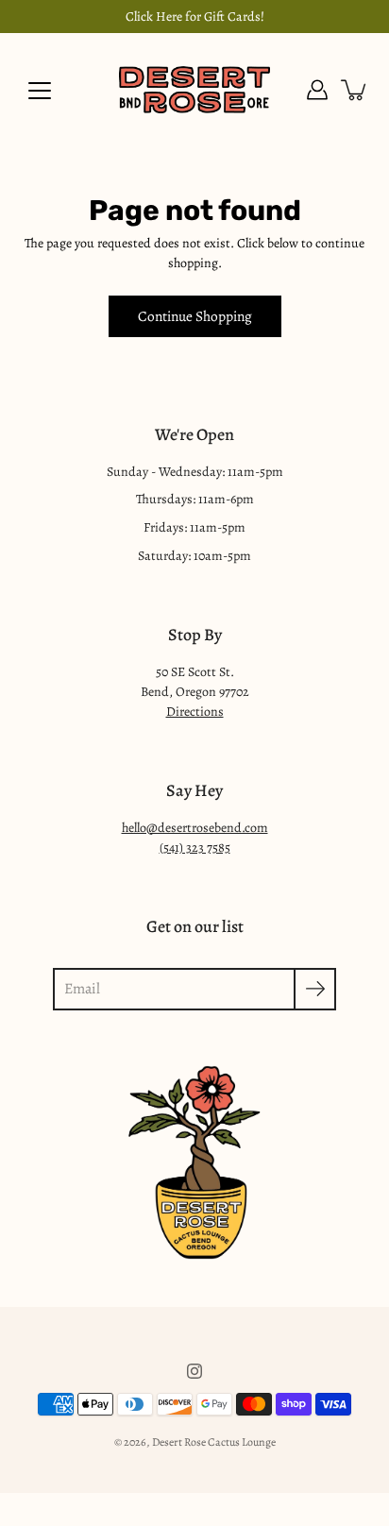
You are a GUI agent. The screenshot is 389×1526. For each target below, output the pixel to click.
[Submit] (315, 989)
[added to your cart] (355, 90)
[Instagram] (194, 1371)
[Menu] (39, 90)
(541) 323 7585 (195, 847)
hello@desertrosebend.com (195, 828)
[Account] (317, 90)
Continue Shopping (195, 316)
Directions (195, 712)
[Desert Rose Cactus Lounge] (194, 89)
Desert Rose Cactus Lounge (214, 1442)
